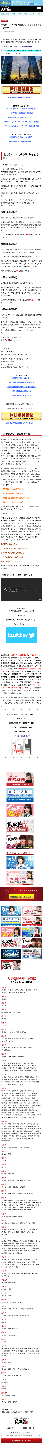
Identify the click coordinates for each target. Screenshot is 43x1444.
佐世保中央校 (11, 1369)
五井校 (4, 1084)
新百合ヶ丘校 (37, 1133)
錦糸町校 (18, 1095)
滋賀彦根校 (21, 1223)
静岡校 (4, 1193)
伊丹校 (31, 1259)
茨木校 (35, 1243)
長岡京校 (10, 1232)
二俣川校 (19, 1131)
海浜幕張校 (5, 1082)
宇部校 (16, 1315)
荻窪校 (4, 1095)
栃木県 (3, 1045)
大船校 (24, 1136)
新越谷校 (26, 1063)
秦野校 (38, 1131)
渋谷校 (36, 1100)
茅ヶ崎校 (37, 1136)
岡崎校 (11, 1200)
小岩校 (31, 1100)
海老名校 (4, 1136)
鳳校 (11, 1246)
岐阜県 (3, 1184)
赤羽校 (13, 1098)
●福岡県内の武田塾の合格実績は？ (21, 141)
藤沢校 (23, 1124)
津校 (3, 1216)
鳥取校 (4, 1289)
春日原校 (20, 1351)
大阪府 (3, 1238)
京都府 (3, 1227)
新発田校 (26, 1147)
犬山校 (4, 1210)
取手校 (27, 1038)
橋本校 (31, 1126)
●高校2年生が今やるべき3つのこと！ (21, 117)
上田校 (18, 1180)
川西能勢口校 (19, 1264)
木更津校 (34, 1079)
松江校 (4, 1295)
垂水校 (38, 1264)
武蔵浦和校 (28, 1070)
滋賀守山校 (13, 1223)
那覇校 (4, 1402)
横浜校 (10, 1124)
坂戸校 (22, 1070)
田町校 (24, 1093)
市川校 (4, 1077)
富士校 (26, 1193)
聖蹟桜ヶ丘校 (18, 1103)
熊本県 (3, 1373)
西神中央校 (5, 1264)
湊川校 (12, 1264)
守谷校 (32, 1038)
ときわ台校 (5, 1115)
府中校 (33, 1105)
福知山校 (4, 1234)
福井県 (3, 1164)
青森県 (3, 996)
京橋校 (10, 1248)
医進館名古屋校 (26, 1210)
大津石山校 (5, 1223)
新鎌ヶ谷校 (33, 1077)
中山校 (27, 1128)
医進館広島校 (29, 1309)
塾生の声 (4, 20)
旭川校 (35, 990)
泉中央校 (12, 1012)
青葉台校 (24, 1126)
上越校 (10, 1147)
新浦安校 (10, 1077)
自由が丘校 (20, 1098)
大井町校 (32, 1098)
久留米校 (24, 1348)
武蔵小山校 (27, 1103)
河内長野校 (28, 1246)
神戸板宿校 (17, 1262)
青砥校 (4, 1112)
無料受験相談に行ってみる (21, 897)
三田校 (24, 1262)
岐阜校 (4, 1187)
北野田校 (19, 1250)
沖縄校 (10, 1402)
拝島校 (28, 1105)
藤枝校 (20, 1193)
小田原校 (35, 1124)
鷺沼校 (4, 1138)
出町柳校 (17, 1232)
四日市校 (9, 1216)
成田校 (22, 1079)
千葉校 (27, 1077)
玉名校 (19, 1375)
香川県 (3, 1326)
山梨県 (3, 1171)
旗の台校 (24, 1110)
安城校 (38, 1205)
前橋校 (15, 1056)
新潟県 (3, 1145)
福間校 (4, 1355)
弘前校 (4, 999)
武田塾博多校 (25, 736)
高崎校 (4, 1056)
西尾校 (4, 1207)
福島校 (4, 1032)
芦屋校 (36, 1259)
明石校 (25, 1259)
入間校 (10, 1068)
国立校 (39, 1115)
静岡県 (3, 1191)
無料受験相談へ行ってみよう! (21, 1440)
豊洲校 (32, 1112)
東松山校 (26, 1068)
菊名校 (31, 1138)
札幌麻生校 (28, 990)
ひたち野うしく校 (7, 1041)
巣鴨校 (35, 1095)
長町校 (19, 1012)
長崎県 (3, 1366)
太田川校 (17, 1200)
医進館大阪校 (36, 1248)
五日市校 (21, 1309)
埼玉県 (3, 1061)
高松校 (4, 1328)
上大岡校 (4, 1131)
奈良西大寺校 (6, 1273)
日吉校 (12, 1128)
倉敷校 (20, 1302)
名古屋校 (4, 1200)
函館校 (4, 992)
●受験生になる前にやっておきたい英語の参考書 (21, 122)
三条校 (20, 1147)
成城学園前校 (6, 1098)
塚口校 (32, 1264)
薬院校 (18, 1353)
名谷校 (16, 1267)
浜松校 (10, 1193)
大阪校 (4, 1241)
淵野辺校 (30, 1136)
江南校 (22, 1207)
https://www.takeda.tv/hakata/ (23, 46)
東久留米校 (13, 1115)
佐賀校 (4, 1362)
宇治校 (23, 1232)
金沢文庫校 (12, 1131)
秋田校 (4, 1018)
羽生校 (16, 1070)
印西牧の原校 (35, 1082)
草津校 (28, 1223)
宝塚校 (4, 1262)
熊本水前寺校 (11, 1375)
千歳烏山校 (21, 1105)
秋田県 (3, 1016)
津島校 (10, 1210)
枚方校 (27, 1241)
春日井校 (23, 1200)
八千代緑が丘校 (25, 1082)
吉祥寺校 (11, 1100)
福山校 (10, 1309)
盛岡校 (4, 1005)
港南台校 (37, 1126)
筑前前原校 (36, 1353)
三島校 (31, 1193)
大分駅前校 (5, 1382)
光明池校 (32, 1250)
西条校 (15, 1309)
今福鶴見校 (16, 1248)
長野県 (3, 1178)
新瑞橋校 (27, 1207)
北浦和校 (34, 1065)
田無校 (4, 1105)
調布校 (27, 1098)
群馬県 (3, 1054)
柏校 (15, 1077)
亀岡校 (28, 1232)
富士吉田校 (11, 1174)
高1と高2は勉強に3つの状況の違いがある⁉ (22, 108)
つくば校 (4, 1038)
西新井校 (4, 1117)
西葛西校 (18, 1093)
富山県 (3, 1151)
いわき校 (10, 1032)
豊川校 (34, 1207)
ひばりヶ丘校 (30, 1107)
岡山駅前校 (13, 1302)
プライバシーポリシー (25, 1432)
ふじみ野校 (5, 1070)
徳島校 (4, 1322)
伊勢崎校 (21, 1056)
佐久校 (28, 1180)
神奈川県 (4, 1121)
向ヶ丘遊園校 (19, 1128)
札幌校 (4, 990)
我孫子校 (15, 1084)
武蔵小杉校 (5, 1128)
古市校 (28, 1248)
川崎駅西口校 (6, 1141)
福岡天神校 (5, 1348)
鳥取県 (3, 1286)
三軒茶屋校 (11, 1095)
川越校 (32, 1063)
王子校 (22, 1112)
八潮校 (35, 1070)
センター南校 (6, 1133)
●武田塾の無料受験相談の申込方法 (21, 382)
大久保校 (4, 1267)
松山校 (4, 1335)
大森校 (39, 1105)
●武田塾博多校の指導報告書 (21, 391)
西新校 (36, 1348)
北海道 (3, 987)
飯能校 (20, 1068)
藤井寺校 (11, 1253)
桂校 (33, 1232)
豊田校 (33, 1202)
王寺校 (13, 1273)
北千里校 (4, 1253)
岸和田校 (23, 1243)
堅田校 (33, 1223)
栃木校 (16, 1047)
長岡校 (15, 1147)
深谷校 (15, 1068)
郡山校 (24, 1032)
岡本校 (27, 1264)
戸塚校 (39, 1128)
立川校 (32, 1091)
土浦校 (16, 1038)
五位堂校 (27, 1273)
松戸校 (11, 1079)
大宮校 (10, 1063)
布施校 (23, 1248)
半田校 (4, 1205)
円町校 (4, 1232)
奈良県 (3, 1271)
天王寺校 (15, 1241)
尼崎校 (11, 1267)
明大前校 (18, 1100)
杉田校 (10, 1138)
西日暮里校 (5, 1110)
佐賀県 (3, 1360)
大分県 (3, 1379)
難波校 (4, 1248)
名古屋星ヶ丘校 (12, 1202)
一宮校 (39, 1202)
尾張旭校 (15, 1207)
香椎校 (31, 1348)
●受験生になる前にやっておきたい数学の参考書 (21, 126)
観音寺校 (15, 1328)
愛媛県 (3, 1333)
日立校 (22, 1038)
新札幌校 (10, 990)
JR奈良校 (34, 1273)
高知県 (3, 1339)
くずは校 (4, 1250)
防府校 (27, 1315)
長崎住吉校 (25, 1369)
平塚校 (4, 1126)
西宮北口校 (19, 1259)
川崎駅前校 (24, 1138)
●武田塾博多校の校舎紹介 (21, 378)
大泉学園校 (35, 1103)
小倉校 (12, 1348)
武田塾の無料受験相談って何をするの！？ (21, 97)
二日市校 (14, 1351)
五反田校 (26, 1115)
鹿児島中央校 (6, 1395)
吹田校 (22, 1246)
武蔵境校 (32, 1115)
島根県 (3, 1293)
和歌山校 (4, 1282)
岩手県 (3, 1003)
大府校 (10, 1207)
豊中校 (38, 1241)
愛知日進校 (27, 1202)
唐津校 (10, 1362)
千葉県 (3, 1074)
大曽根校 (10, 1205)
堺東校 (22, 1241)
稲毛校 (18, 1082)
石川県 (3, 1158)
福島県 (3, 1029)
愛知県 (3, 1198)
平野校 (10, 1241)
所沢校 (20, 1063)
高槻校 (32, 1241)
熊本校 (4, 1375)
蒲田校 (10, 1112)
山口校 (4, 1315)
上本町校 (11, 1243)
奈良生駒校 (20, 1273)
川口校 (15, 1063)
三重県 (3, 1214)
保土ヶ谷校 (16, 1138)
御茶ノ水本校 (6, 1091)
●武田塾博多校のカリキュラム (21, 395)
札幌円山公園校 (18, 990)
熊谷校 (4, 1063)
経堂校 (20, 1115)
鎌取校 (10, 1084)
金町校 (30, 1095)
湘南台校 (26, 1131)
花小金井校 (31, 1117)
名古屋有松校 (17, 1210)
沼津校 (15, 1193)
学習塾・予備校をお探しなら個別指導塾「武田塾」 (21, 1435)
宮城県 (3, 1009)
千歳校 (10, 992)
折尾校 (23, 1353)
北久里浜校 (28, 1133)
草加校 (28, 1065)
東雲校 (11, 1117)
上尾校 (23, 1065)
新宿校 (12, 1093)
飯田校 (23, 1180)
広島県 (3, 1306)
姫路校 (4, 1259)
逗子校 (21, 1133)
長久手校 (22, 1205)
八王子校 (30, 1093)
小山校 (11, 1047)
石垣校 (15, 1402)
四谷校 (36, 1093)
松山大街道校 (11, 1335)
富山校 (4, 1154)
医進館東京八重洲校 (20, 1117)
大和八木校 (5, 1276)
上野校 (11, 1103)
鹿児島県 (4, 1393)
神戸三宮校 (11, 1259)
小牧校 (16, 1205)
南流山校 (27, 1079)
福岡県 (3, 1346)
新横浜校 (29, 1124)
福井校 (4, 1167)
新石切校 (26, 1250)
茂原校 (12, 1082)
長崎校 (4, 1369)
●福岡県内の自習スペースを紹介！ (21, 137)
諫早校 (19, 1369)
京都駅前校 (11, 1229)
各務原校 (22, 1187)
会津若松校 (17, 1032)
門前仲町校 (15, 1091)
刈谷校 (4, 1202)
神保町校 (4, 1103)
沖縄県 (3, 1399)
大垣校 (10, 1187)
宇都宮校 (4, 1047)
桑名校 (20, 1216)
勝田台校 (4, 1079)
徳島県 (3, 1319)
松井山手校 (19, 1229)
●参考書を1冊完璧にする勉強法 (21, 113)
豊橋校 (20, 1202)
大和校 (19, 1126)
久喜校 (4, 1068)
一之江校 (15, 1112)
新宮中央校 (5, 1353)
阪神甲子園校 (31, 1262)
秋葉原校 (12, 1110)
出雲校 (10, 1295)
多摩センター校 (12, 1105)
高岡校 (10, 1154)
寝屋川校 (4, 1243)
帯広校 (15, 992)
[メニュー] (39, 9)
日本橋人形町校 (12, 1107)
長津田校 (11, 1136)
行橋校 (38, 1351)
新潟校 (4, 1147)
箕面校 (16, 1246)
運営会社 (13, 1432)
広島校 (4, 1309)
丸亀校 (10, 1328)
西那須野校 (23, 1047)
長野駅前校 (11, 1180)
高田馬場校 (5, 1093)
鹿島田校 (18, 1136)
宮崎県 (3, 1386)
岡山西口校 (5, 1302)
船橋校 (16, 1079)
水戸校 (11, 1038)
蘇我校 (22, 1084)
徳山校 (22, 1315)
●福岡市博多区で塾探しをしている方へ (21, 387)
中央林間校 (15, 1133)
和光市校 (33, 1068)
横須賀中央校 (11, 1126)
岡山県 (3, 1300)
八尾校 (30, 1243)
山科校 (35, 1229)
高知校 (4, 1342)
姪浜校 (27, 1351)
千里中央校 (5, 1246)
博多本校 (18, 1348)
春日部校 (4, 1065)
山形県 (3, 1023)
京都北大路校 (27, 1229)
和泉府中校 (12, 1250)
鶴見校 (32, 1131)
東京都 (3, 1088)
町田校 (27, 1091)
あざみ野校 (16, 1124)
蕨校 (11, 1070)
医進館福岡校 (6, 1351)
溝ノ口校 (32, 1128)
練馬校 (24, 1095)
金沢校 (4, 1160)
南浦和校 (17, 1065)
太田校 (10, 1056)
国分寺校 (24, 1100)
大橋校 (32, 1351)
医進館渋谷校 (33, 1110)
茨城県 (3, 1036)
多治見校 (15, 1187)
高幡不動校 (21, 1107)
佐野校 (30, 1047)
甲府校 (4, 1174)
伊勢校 (15, 1216)
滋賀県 (3, 1220)
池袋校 (21, 1091)
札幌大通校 (21, 992)
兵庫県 (3, 1257)
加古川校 (10, 1262)
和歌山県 (4, 1280)
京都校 (4, 1229)
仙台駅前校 (5, 1012)
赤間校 (12, 1353)
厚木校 (4, 1124)
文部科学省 (29, 1412)
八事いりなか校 (32, 1200)
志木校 (11, 1065)
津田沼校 (21, 1077)
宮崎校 (4, 1389)
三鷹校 (19, 1110)
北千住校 (4, 1100)
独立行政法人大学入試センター (12, 1412)
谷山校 (13, 1395)
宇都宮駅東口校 (6, 1050)
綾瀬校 (27, 1112)
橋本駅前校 (12, 1282)
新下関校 (10, 1315)
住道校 (18, 1243)
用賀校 (4, 1107)
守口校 (35, 1246)
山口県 (3, 1313)
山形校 (4, 1025)
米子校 (10, 1289)
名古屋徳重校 (30, 1205)
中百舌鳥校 (19, 1253)
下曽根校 (29, 1353)
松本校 (4, 1180)
